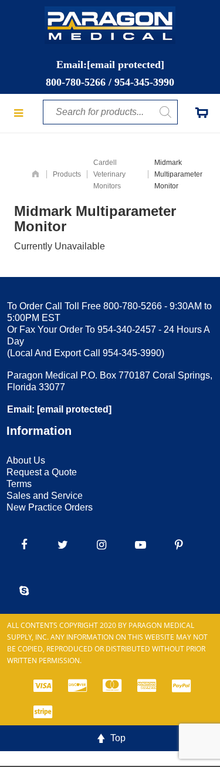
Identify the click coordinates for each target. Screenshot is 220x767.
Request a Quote (41, 472)
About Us (25, 460)
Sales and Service (44, 496)
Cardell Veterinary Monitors (109, 174)
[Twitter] (63, 545)
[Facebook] (24, 545)
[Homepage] (35, 174)
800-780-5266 (76, 82)
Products (67, 174)
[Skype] (24, 591)
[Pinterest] (179, 545)
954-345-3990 (144, 82)
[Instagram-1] (101, 545)
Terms (19, 484)
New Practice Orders (49, 507)
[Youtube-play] (140, 545)
